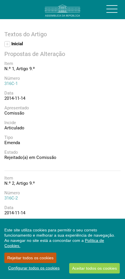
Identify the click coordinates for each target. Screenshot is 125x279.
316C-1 (11, 83)
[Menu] (112, 9)
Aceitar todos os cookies (94, 268)
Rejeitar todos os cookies (30, 258)
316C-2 (11, 198)
